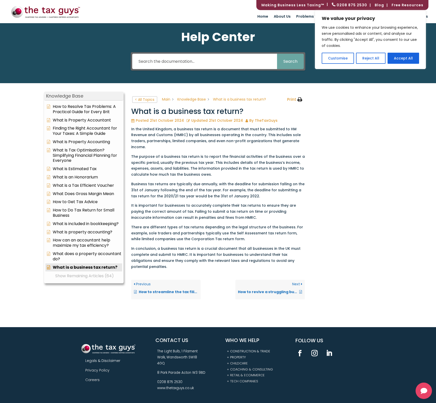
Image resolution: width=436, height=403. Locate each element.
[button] (83, 96)
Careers (92, 379)
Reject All (370, 58)
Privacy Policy (97, 370)
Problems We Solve (313, 17)
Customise (338, 58)
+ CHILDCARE (237, 363)
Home (262, 17)
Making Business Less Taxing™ (292, 5)
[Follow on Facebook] (300, 353)
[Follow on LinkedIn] (329, 353)
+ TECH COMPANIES (242, 381)
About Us (282, 17)
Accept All (403, 58)
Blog (379, 5)
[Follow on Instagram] (314, 353)
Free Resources (407, 5)
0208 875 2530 (351, 5)
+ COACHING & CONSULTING (250, 369)
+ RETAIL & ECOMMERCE (246, 375)
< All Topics (144, 99)
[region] (370, 39)
